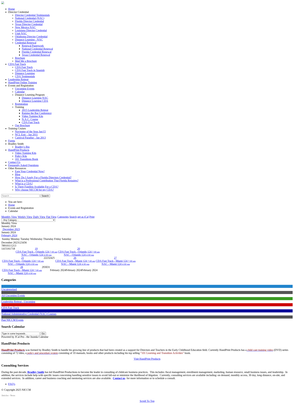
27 (115, 257)
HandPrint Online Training (22, 82)
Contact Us (14, 162)
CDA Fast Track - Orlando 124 (36, 251)
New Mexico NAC (25, 27)
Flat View (51, 216)
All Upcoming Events (13, 295)
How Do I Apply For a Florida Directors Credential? (43, 177)
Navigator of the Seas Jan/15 (30, 131)
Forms (11, 140)
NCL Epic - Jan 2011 (26, 134)
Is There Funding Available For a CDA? (36, 186)
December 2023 (11, 229)
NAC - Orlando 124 (36, 254)
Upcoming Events (24, 88)
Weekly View (25, 216)
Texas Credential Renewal (36, 54)
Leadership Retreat (18, 79)
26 (75, 257)
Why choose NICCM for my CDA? (34, 189)
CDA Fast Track (17, 64)
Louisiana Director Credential (31, 30)
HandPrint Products (18, 149)
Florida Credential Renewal (36, 51)
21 (22, 257)
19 (36, 248)
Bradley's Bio (22, 146)
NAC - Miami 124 (75, 264)
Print (91, 216)
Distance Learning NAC (35, 97)
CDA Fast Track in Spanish (30, 70)
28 (21, 267)
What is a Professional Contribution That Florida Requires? (46, 180)
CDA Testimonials (25, 76)
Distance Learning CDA (35, 100)
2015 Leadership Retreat (35, 110)
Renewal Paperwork (33, 45)
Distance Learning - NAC (29, 39)
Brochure (20, 58)
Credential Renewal (25, 42)
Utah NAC (21, 33)
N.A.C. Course (30, 119)
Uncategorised (9, 289)
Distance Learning (25, 73)
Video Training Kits (32, 116)
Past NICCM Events (12, 320)
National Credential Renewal (37, 48)
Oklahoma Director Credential (31, 36)
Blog (17, 174)
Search (45, 196)
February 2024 (9, 235)
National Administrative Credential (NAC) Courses (28, 313)
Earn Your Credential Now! (30, 171)
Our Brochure (22, 125)
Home (11, 8)
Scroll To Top (147, 401)
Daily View (39, 216)
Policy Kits (21, 156)
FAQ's (11, 384)
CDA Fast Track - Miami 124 (75, 260)
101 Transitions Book (26, 159)
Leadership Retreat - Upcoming (18, 301)
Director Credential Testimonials (32, 15)
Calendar (20, 91)
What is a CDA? (24, 183)
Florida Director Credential (29, 21)
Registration (21, 103)
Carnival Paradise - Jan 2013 (30, 137)
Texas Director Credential (29, 24)
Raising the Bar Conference (37, 113)
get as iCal (83, 216)
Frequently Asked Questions (23, 165)
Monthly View (9, 216)
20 (78, 248)
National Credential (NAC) (29, 18)
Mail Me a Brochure (26, 61)
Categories (63, 216)
